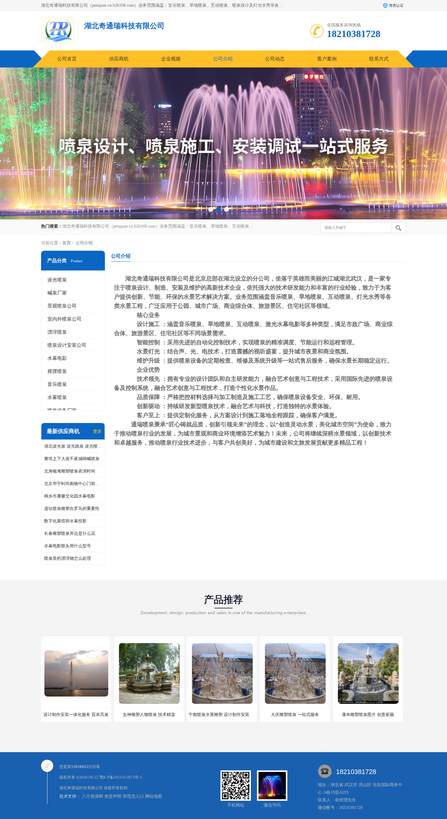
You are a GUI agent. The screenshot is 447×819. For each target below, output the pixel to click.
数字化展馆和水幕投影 (65, 521)
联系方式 (379, 58)
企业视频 (171, 58)
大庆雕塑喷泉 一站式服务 (222, 714)
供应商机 (119, 58)
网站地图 (153, 796)
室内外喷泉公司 (64, 319)
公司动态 (275, 58)
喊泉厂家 (57, 292)
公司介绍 (223, 58)
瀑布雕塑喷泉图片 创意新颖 (295, 714)
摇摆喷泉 (57, 371)
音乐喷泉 (57, 384)
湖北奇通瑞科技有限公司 (81, 788)
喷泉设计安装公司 (66, 345)
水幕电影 (57, 358)
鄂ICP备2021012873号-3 (120, 777)
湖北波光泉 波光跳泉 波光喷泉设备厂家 (73, 446)
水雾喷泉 (57, 397)
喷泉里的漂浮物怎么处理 (67, 558)
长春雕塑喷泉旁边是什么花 (69, 533)
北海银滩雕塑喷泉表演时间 (69, 471)
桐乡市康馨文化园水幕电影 (69, 496)
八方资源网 (92, 796)
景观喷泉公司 (62, 305)
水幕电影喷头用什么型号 (67, 546)
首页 (66, 243)
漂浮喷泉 (57, 332)
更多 (97, 431)
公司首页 (67, 58)
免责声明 (112, 796)
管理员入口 (133, 796)
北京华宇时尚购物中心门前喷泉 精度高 (73, 483)
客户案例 (327, 58)
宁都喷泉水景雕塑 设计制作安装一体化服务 (157, 714)
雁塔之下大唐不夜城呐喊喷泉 (71, 458)
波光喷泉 (57, 279)
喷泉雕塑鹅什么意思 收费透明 (368, 714)
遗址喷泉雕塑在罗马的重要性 (71, 508)
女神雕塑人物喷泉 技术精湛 (76, 714)
